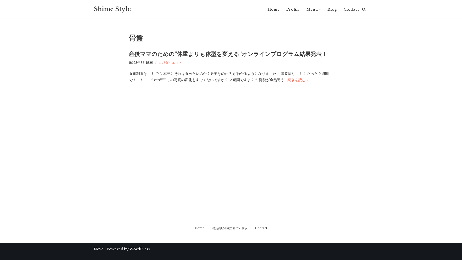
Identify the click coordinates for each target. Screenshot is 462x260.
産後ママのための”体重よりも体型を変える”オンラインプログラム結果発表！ (228, 54)
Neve (98, 249)
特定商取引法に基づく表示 (229, 228)
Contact (351, 9)
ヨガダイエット (170, 63)
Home (274, 9)
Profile (293, 9)
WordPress (139, 249)
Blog (332, 9)
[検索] (364, 9)
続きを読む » (298, 80)
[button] (320, 9)
